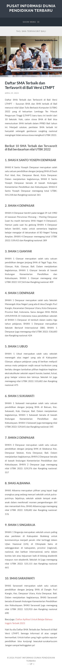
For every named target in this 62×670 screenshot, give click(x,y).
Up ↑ (32, 664)
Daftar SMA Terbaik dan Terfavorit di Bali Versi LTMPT (30, 85)
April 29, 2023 (12, 93)
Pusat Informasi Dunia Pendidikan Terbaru (31, 8)
